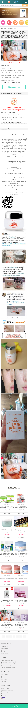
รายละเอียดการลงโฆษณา (8, 665)
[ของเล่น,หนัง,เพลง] (21, 22)
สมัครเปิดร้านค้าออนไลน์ (7, 660)
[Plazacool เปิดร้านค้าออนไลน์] (14, 2)
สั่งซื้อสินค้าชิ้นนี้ (14, 706)
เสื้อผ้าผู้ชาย (5, 646)
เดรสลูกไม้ (4, 650)
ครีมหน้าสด (12, 82)
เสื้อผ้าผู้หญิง (5, 648)
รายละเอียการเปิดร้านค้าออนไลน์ (9, 662)
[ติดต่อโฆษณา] (3, 636)
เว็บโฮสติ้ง (4, 677)
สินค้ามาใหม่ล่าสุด (12, 28)
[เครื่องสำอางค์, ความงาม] (9, 22)
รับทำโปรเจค (5, 676)
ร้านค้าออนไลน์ (5, 674)
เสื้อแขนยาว (5, 653)
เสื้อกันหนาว (5, 651)
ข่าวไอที (4, 681)
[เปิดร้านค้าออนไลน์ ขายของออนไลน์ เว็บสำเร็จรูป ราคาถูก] (14, 12)
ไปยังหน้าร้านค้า (14, 87)
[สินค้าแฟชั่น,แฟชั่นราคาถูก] (3, 22)
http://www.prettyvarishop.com (15, 122)
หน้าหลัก (4, 28)
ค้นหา (25, 5)
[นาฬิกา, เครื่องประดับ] (15, 22)
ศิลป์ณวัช (4, 679)
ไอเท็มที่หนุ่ (18, 82)
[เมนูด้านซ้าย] (2, 2)
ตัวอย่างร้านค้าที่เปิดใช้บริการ (8, 667)
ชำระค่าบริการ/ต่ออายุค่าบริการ (9, 664)
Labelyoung (6, 82)
